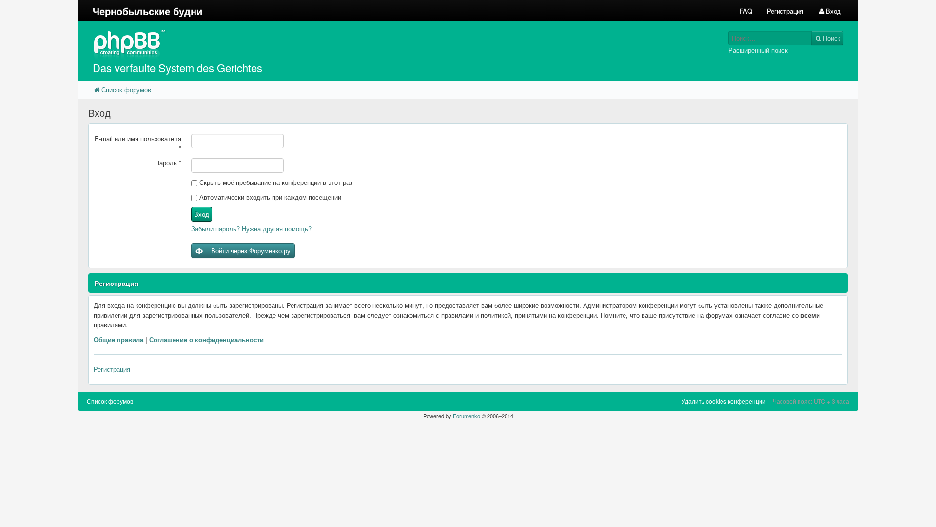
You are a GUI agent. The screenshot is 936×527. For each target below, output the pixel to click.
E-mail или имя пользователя (138, 143)
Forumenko (466, 416)
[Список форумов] (369, 44)
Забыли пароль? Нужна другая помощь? (251, 228)
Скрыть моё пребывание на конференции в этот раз (274, 182)
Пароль (168, 162)
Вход (201, 214)
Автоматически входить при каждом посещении (269, 197)
